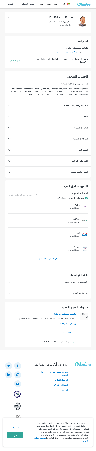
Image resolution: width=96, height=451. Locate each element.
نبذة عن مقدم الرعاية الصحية (59, 374)
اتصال (42, 372)
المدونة (65, 390)
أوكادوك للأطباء (61, 380)
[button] (67, 51)
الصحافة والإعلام (61, 385)
